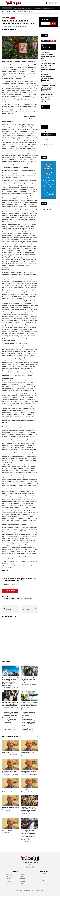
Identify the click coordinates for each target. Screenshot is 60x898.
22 (52, 144)
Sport (22, 883)
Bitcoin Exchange (11, 897)
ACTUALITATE (9, 874)
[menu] (3, 3)
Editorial (8, 11)
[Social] (50, 3)
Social (9, 881)
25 (44, 147)
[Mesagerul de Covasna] (14, 3)
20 (48, 144)
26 (46, 147)
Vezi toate (31, 736)
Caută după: (45, 19)
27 (48, 147)
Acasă (3, 11)
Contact (44, 880)
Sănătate (22, 881)
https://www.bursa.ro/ (48, 48)
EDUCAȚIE (22, 878)
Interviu (9, 883)
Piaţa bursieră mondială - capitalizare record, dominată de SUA (48, 87)
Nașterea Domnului (14, 598)
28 (50, 147)
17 (42, 144)
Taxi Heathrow (3, 897)
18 (44, 144)
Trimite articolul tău (44, 878)
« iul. (42, 152)
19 (46, 144)
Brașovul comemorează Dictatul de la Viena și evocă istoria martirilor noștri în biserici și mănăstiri (20, 8)
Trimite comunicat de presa (44, 875)
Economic (9, 876)
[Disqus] (20, 638)
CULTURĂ (22, 876)
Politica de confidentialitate (38, 890)
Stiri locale (22, 874)
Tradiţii (9, 878)
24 (42, 147)
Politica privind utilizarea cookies (23, 890)
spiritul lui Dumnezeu (26, 598)
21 (50, 144)
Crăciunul (5, 598)
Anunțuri (44, 873)
